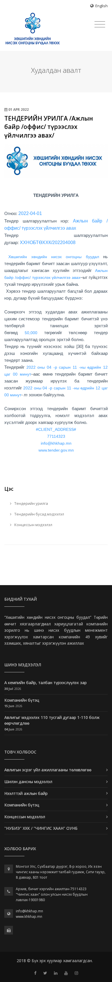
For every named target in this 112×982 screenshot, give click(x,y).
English (101, 5)
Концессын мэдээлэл (32, 524)
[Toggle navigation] (100, 24)
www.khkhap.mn (29, 916)
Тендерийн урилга (30, 503)
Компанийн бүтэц (21, 700)
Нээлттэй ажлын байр (26, 793)
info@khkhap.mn (29, 911)
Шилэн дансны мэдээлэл (28, 781)
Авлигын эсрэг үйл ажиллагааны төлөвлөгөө (47, 769)
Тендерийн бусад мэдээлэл (38, 514)
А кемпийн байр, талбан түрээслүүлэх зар (45, 682)
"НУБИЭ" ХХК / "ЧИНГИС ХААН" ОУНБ (41, 828)
